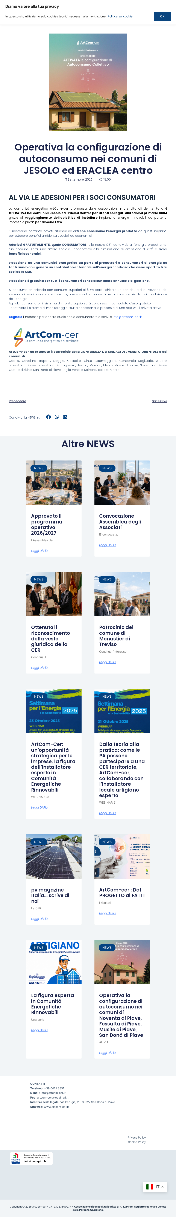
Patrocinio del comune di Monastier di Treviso (116, 636)
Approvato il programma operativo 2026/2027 (46, 524)
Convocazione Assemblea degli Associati (120, 522)
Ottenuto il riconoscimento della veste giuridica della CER (50, 639)
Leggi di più (39, 550)
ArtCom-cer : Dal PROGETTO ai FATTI (122, 893)
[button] (48, 416)
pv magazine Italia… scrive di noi (50, 896)
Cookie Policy (137, 1142)
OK (162, 16)
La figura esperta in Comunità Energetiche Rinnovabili (52, 1004)
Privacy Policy (137, 1137)
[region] (88, 12)
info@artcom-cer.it (127, 317)
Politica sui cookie (120, 16)
